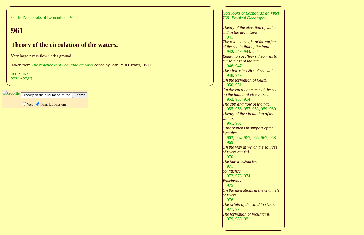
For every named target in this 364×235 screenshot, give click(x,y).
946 (230, 66)
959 (264, 109)
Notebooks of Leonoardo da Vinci (251, 13)
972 (230, 176)
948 (230, 75)
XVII (27, 79)
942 (230, 51)
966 (255, 137)
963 (230, 137)
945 (255, 51)
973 (238, 176)
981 (247, 219)
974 (247, 176)
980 (238, 219)
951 (238, 85)
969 (230, 142)
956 (238, 109)
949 (238, 75)
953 (238, 99)
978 (238, 209)
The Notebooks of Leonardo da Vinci (47, 17)
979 (230, 219)
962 (25, 74)
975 (230, 185)
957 (247, 109)
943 (238, 51)
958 (255, 109)
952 (230, 99)
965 (247, 137)
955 (230, 109)
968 (272, 137)
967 (264, 137)
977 (230, 209)
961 (230, 123)
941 (230, 37)
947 (238, 66)
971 (230, 166)
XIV (15, 79)
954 (247, 99)
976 (230, 200)
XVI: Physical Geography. (245, 18)
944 (247, 51)
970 (230, 156)
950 (230, 85)
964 (238, 137)
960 (14, 74)
